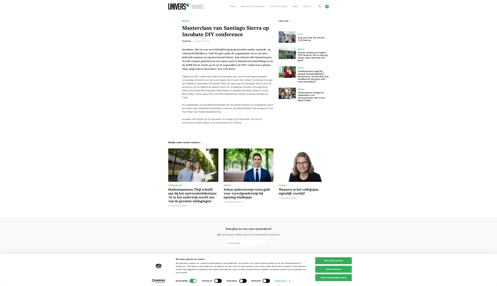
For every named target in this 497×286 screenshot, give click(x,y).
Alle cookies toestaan (333, 261)
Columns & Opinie (278, 6)
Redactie (186, 41)
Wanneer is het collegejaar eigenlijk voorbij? (299, 191)
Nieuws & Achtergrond (252, 6)
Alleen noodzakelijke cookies (333, 277)
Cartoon (307, 6)
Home (233, 6)
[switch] (218, 281)
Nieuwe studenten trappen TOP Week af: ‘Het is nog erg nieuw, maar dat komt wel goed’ (313, 56)
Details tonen (281, 281)
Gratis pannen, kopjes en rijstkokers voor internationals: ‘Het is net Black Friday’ (311, 96)
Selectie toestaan (333, 269)
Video (295, 6)
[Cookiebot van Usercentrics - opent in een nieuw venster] (158, 281)
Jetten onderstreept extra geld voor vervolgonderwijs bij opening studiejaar (247, 193)
